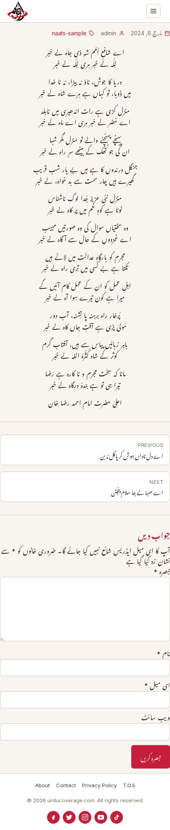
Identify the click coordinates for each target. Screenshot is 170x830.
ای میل (157, 686)
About (42, 785)
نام (163, 654)
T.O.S (129, 785)
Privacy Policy (99, 785)
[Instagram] (85, 817)
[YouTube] (100, 817)
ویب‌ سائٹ (155, 718)
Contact (66, 785)
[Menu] (153, 11)
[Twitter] (69, 817)
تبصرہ (162, 572)
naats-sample (69, 33)
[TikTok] (116, 817)
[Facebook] (53, 817)
